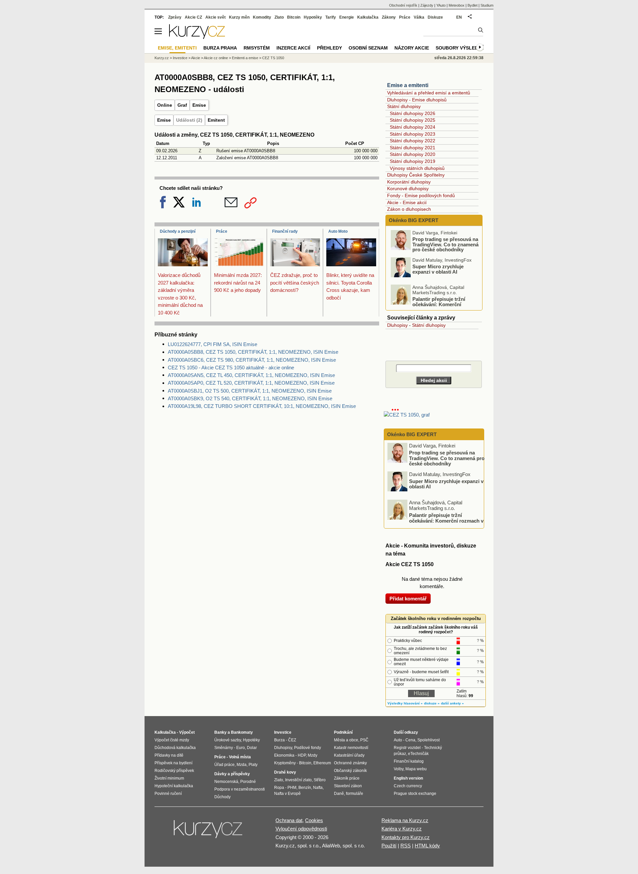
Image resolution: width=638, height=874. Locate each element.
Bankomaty (242, 732)
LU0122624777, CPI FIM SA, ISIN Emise (212, 344)
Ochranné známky (350, 763)
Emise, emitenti (177, 48)
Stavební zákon (348, 786)
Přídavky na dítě (169, 755)
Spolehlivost (428, 740)
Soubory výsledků (460, 48)
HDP (302, 755)
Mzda (242, 764)
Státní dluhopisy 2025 (412, 120)
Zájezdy (426, 5)
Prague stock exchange (415, 793)
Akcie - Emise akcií (407, 202)
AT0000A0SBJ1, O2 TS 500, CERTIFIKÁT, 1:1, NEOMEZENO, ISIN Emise (250, 391)
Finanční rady (285, 231)
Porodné (248, 781)
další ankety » (452, 703)
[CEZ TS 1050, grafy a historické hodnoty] (407, 415)
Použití (388, 845)
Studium (486, 5)
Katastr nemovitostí (351, 747)
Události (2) (189, 120)
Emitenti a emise (245, 58)
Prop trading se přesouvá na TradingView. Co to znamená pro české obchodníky (445, 244)
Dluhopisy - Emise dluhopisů (417, 99)
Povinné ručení (168, 793)
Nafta (318, 787)
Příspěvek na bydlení (173, 763)
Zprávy (174, 17)
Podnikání (343, 732)
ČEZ (292, 740)
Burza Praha (220, 48)
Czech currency (408, 786)
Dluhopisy (397, 325)
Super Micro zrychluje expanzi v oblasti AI (438, 269)
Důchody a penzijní (177, 231)
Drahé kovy (285, 772)
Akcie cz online (216, 58)
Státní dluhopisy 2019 (412, 161)
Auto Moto (338, 231)
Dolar (252, 747)
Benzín (304, 787)
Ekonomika (284, 755)
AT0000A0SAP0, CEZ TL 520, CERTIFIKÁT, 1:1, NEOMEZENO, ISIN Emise (251, 383)
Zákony (389, 17)
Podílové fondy (307, 747)
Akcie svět (215, 17)
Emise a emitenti (407, 85)
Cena (410, 740)
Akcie (195, 58)
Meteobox (457, 5)
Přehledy (329, 48)
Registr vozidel (407, 747)
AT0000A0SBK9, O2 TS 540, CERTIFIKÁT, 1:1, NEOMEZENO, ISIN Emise (250, 398)
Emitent (216, 120)
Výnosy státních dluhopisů (417, 168)
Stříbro (320, 780)
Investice (180, 58)
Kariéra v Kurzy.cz (401, 828)
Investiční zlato (298, 780)
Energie (346, 17)
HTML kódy (427, 845)
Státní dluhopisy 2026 (412, 113)
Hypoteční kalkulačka (174, 786)
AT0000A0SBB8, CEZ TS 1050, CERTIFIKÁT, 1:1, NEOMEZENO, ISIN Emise (253, 352)
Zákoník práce (347, 778)
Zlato (279, 17)
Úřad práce (224, 764)
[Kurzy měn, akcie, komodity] (209, 831)
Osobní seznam (368, 48)
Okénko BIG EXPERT (412, 220)
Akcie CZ (193, 17)
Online (164, 105)
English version (408, 778)
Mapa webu (416, 769)
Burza (279, 740)
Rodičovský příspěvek (174, 770)
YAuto (441, 5)
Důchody (222, 797)
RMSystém (257, 48)
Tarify (330, 17)
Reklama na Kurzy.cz (404, 820)
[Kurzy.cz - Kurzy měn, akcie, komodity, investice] (197, 37)
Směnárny (223, 747)
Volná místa (240, 757)
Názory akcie (411, 48)
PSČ (364, 740)
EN (459, 17)
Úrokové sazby (227, 740)
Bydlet (473, 5)
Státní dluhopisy (404, 106)
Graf (182, 105)
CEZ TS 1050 (273, 58)
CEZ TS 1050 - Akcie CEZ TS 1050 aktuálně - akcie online (231, 367)
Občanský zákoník (350, 770)
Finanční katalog (409, 761)
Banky (220, 732)
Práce (221, 231)
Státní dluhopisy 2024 (412, 127)
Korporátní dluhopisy (409, 182)
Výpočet (187, 732)
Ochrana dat (288, 820)
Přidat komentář (408, 598)
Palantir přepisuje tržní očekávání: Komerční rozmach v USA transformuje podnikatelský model (435, 306)
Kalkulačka (367, 17)
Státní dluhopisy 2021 (412, 147)
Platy (253, 764)
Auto (398, 740)
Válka (419, 17)
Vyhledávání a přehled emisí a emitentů (428, 92)
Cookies (314, 820)
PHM (291, 787)
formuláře (354, 793)
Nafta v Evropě (287, 793)
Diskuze (435, 17)
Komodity (262, 17)
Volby (398, 769)
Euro (240, 747)
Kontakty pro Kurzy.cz (405, 837)
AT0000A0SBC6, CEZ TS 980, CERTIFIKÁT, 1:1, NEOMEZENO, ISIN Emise (252, 360)
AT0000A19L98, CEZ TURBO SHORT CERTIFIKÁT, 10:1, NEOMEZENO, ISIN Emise (262, 406)
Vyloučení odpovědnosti (301, 828)
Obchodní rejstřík (403, 5)
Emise (199, 105)
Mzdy (312, 755)
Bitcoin (293, 17)
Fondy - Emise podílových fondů (421, 195)
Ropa (279, 787)
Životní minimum (169, 778)
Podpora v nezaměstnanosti (239, 789)
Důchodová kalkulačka (175, 747)
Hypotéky (313, 17)
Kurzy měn (239, 17)
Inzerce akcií (293, 48)
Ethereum (322, 763)
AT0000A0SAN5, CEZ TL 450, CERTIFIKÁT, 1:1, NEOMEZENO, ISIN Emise (251, 375)
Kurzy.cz (162, 58)
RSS (405, 845)
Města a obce (346, 740)
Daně (339, 793)
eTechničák (418, 753)
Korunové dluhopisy (408, 188)
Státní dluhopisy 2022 (412, 140)
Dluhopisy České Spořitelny (416, 175)
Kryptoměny (285, 763)
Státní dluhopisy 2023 (412, 134)
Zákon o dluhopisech (409, 209)
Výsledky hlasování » (405, 703)
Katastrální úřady (349, 755)
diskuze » (432, 703)
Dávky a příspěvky (232, 774)
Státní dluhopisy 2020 (412, 154)
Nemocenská (226, 781)
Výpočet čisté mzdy (172, 740)
